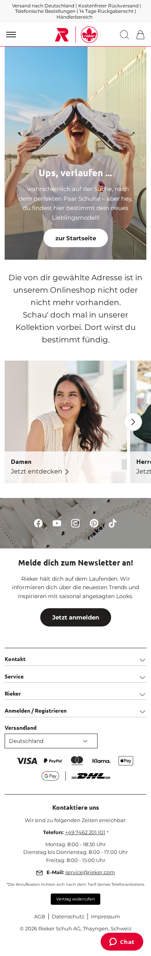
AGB (39, 916)
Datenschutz (68, 916)
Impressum (105, 916)
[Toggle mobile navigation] (11, 34)
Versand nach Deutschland (44, 6)
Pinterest (94, 523)
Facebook (38, 523)
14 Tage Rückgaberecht (107, 11)
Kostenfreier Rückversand (108, 6)
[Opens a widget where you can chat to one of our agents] (121, 942)
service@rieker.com (90, 872)
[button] (126, 34)
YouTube (57, 523)
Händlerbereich (75, 17)
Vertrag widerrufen (75, 899)
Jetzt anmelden (75, 617)
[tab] (75, 656)
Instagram (75, 523)
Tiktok (112, 523)
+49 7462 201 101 (85, 832)
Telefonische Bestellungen (45, 11)
